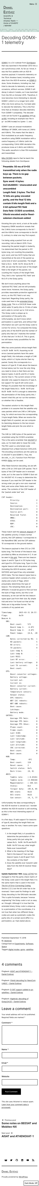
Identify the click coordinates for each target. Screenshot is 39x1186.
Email (5, 1063)
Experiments (20, 944)
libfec (10, 460)
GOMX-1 (5, 63)
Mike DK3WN (7, 158)
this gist (14, 557)
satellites (29, 949)
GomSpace (31, 63)
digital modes (14, 949)
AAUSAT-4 (32, 440)
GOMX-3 (32, 80)
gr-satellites (24, 116)
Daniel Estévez (10, 1171)
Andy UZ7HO (28, 874)
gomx (22, 949)
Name (5, 1049)
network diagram (27, 532)
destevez (8, 941)
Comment (7, 1023)
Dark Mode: (29, 1183)
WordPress (23, 1177)
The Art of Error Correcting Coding (16, 886)
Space (4, 946)
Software (29, 944)
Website (5, 1076)
